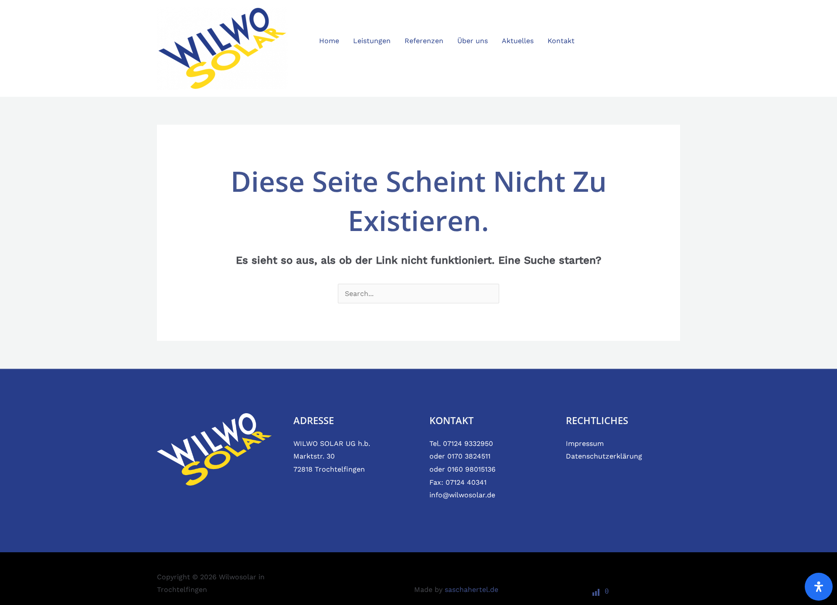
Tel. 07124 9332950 (461, 443)
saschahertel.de (471, 589)
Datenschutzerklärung (604, 456)
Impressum (585, 443)
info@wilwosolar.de (462, 495)
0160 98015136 (471, 469)
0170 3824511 (468, 456)
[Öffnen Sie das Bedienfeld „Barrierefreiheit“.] (819, 587)
